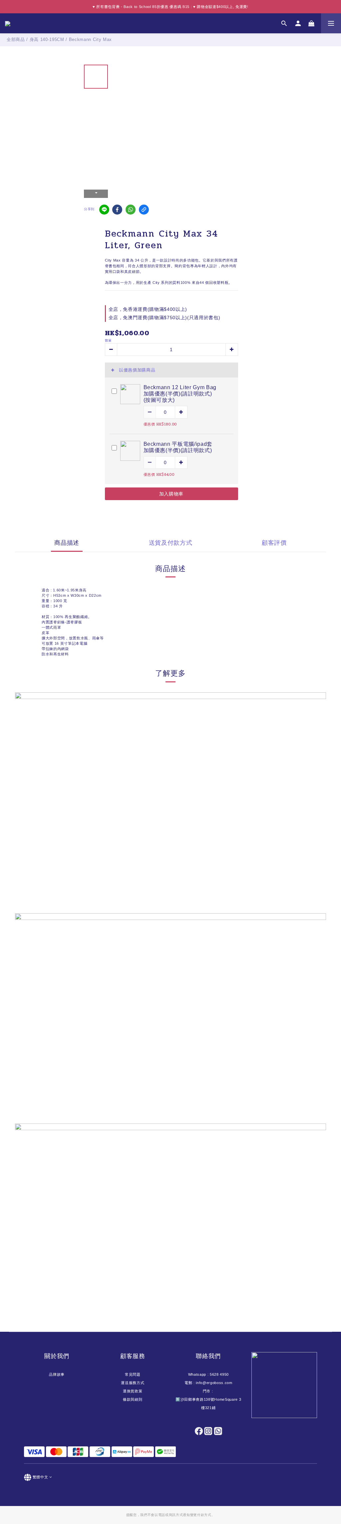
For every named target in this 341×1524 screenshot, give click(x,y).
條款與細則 (132, 1399)
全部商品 (16, 39)
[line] (104, 210)
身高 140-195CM (47, 39)
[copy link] (144, 210)
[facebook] (117, 210)
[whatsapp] (131, 210)
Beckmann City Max (90, 39)
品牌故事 (57, 1374)
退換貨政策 (132, 1391)
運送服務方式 (132, 1383)
